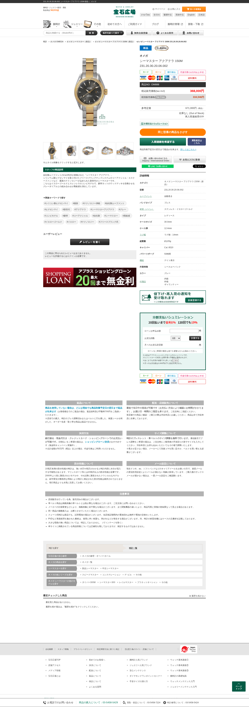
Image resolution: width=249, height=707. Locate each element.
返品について (95, 676)
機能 (142, 260)
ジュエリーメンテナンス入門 (183, 687)
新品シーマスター (90, 568)
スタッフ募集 (63, 649)
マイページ (160, 9)
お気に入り (175, 9)
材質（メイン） (147, 209)
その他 (139, 575)
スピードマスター (90, 575)
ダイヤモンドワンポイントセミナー (146, 676)
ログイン (71, 256)
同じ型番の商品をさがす (173, 132)
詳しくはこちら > (188, 149)
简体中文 (180, 15)
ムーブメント (146, 196)
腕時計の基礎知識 (178, 676)
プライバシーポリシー (83, 649)
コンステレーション (111, 575)
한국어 (157, 15)
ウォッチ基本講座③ (179, 670)
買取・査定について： (137, 702)
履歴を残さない (199, 596)
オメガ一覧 (87, 562)
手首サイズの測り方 (139, 681)
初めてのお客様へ (97, 660)
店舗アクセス (54, 665)
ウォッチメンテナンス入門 (182, 681)
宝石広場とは (54, 676)
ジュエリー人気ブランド (141, 665)
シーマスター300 (107, 582)
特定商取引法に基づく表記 (108, 649)
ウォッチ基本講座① (179, 660)
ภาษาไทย (145, 15)
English (191, 15)
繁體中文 (168, 15)
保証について (95, 681)
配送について (95, 670)
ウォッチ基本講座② (179, 665)
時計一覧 (133, 548)
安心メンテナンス (138, 670)
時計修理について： (176, 702)
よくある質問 (95, 687)
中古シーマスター (110, 568)
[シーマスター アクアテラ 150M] (51, 150)
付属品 (143, 281)
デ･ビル (128, 575)
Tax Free (160, 97)
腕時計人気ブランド (139, 660)
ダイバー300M (89, 582)
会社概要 (49, 649)
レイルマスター (126, 582)
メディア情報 (54, 670)
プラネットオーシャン (147, 582)
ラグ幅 (143, 235)
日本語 (202, 15)
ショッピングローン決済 (97, 442)
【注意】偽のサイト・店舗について (139, 649)
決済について (95, 665)
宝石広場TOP (54, 660)
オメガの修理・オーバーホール (96, 556)
